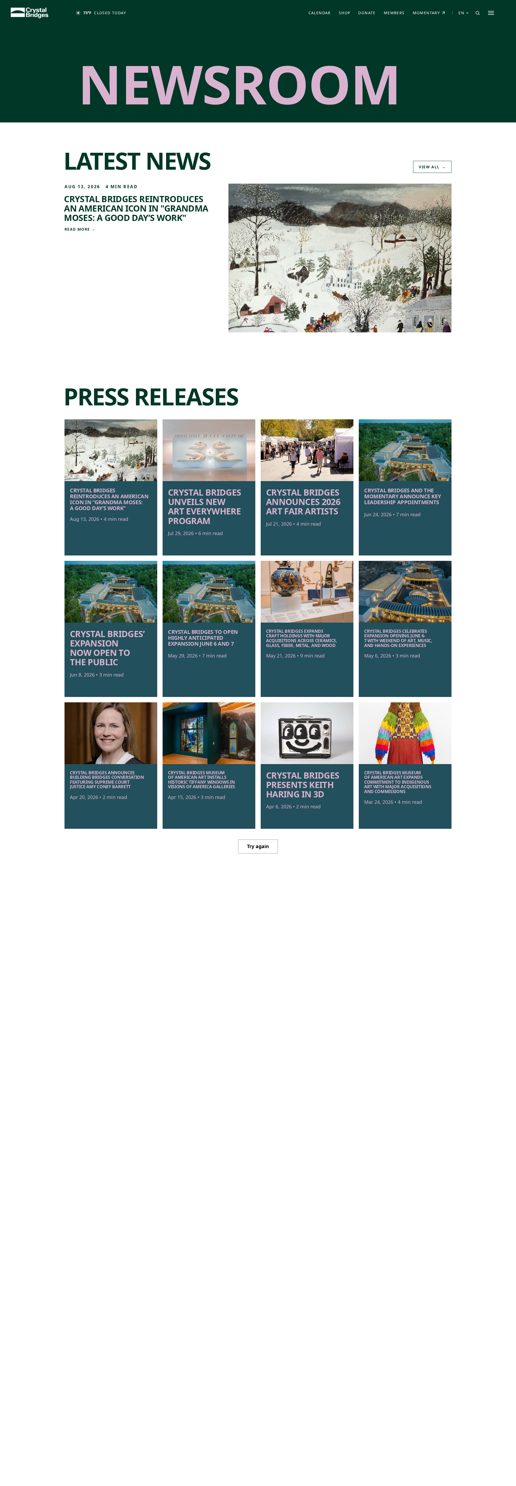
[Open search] (477, 13)
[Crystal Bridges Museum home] (29, 13)
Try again (258, 846)
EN (461, 12)
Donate (368, 14)
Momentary (431, 14)
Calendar (320, 12)
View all (432, 166)
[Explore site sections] (491, 13)
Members (394, 12)
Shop (346, 14)
